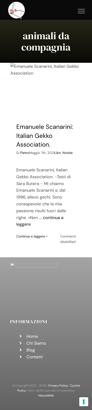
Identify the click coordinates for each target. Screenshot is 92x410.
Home (32, 336)
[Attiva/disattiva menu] (81, 11)
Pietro (24, 153)
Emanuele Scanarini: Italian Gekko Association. (44, 135)
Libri (57, 153)
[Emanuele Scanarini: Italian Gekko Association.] (46, 89)
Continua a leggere (30, 236)
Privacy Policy (58, 386)
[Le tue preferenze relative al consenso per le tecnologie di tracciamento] (83, 401)
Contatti (34, 357)
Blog (30, 350)
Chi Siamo (36, 343)
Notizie (68, 153)
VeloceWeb (46, 395)
